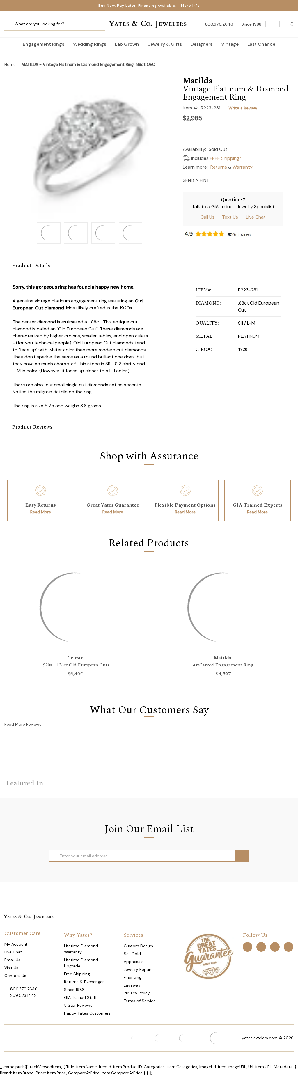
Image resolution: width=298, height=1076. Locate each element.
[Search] (10, 24)
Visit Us (11, 967)
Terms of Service (140, 1001)
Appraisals (133, 961)
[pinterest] (261, 946)
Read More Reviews (22, 724)
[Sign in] (272, 24)
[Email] (215, 180)
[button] (149, 265)
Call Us (207, 217)
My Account (16, 944)
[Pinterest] (236, 180)
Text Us (230, 217)
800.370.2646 (24, 989)
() (291, 24)
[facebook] (247, 946)
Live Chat (256, 217)
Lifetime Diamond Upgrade (81, 963)
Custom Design (138, 945)
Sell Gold (132, 953)
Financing (132, 977)
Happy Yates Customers (87, 1013)
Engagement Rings (43, 44)
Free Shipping (77, 973)
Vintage (230, 44)
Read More (40, 511)
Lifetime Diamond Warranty (81, 949)
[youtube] (288, 946)
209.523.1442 (23, 995)
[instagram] (274, 946)
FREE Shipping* (226, 158)
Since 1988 (74, 989)
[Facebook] (226, 180)
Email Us (12, 959)
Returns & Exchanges (84, 981)
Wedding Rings (89, 44)
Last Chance (261, 44)
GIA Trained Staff (80, 997)
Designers (201, 44)
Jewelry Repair (137, 969)
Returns (218, 167)
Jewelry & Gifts (165, 44)
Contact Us (15, 975)
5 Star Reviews (78, 1005)
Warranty (243, 167)
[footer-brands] (208, 955)
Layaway (132, 985)
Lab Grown (127, 44)
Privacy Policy (137, 993)
